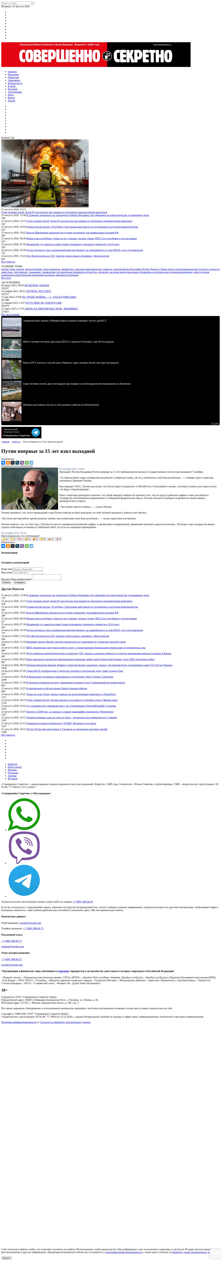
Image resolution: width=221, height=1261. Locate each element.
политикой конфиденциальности (123, 1252)
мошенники (8, 275)
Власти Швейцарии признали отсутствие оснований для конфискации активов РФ (72, 232)
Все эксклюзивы (10, 314)
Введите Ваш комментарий (16, 579)
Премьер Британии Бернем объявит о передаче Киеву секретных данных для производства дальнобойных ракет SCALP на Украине (99, 665)
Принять (7, 1258)
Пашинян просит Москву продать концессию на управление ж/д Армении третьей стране (76, 641)
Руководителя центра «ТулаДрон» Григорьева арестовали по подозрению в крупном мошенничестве (82, 226)
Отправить (20, 582)
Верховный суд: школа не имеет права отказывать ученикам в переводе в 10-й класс (73, 244)
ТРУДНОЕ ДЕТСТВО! (38, 291)
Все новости (8, 261)
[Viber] (22, 463)
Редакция (13, 772)
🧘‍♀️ (58, 539)
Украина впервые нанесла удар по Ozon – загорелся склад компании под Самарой (71, 717)
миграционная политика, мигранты (48, 275)
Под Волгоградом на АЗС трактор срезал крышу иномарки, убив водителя (67, 256)
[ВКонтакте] (3, 463)
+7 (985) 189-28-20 (83, 901)
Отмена (6, 582)
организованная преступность (193, 269)
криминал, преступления (195, 272)
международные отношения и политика (142, 272)
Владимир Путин (140, 269)
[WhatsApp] (27, 463)
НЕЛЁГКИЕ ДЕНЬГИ (36, 285)
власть (172, 269)
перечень (63, 971)
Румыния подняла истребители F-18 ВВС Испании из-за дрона (61, 723)
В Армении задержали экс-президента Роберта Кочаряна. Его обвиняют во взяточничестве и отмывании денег (87, 215)
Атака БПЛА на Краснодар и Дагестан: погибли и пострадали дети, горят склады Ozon (74, 671)
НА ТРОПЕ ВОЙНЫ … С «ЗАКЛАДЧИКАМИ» (49, 297)
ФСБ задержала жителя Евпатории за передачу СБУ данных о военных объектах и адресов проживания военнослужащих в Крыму (98, 653)
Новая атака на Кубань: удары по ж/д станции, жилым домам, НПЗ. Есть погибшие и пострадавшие (81, 238)
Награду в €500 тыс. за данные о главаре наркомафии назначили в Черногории (70, 711)
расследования (173, 272)
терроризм (78, 272)
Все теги (6, 278)
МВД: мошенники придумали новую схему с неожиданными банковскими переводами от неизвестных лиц (86, 647)
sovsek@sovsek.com (30, 923)
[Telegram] (31, 463)
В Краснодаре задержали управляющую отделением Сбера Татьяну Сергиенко (69, 676)
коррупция (21, 275)
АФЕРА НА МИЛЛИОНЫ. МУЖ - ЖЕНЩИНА (51, 308)
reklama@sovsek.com (12, 946)
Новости (12, 764)
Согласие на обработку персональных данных (65, 1022)
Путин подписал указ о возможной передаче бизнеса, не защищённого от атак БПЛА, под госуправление (84, 250)
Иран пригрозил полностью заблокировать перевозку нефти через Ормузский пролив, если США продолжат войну (90, 659)
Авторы (12, 775)
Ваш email (6, 572)
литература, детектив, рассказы (102, 272)
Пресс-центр (15, 767)
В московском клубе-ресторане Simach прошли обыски (56, 688)
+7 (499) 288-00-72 (33, 928)
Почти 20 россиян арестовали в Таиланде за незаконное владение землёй (66, 729)
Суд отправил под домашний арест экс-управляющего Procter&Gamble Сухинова (71, 705)
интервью (73, 275)
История (12, 778)
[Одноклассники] (8, 463)
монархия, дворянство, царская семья (70, 269)
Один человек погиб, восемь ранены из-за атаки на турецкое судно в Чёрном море (71, 700)
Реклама (12, 770)
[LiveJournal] (17, 463)
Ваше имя (6, 569)
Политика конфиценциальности (19, 1022)
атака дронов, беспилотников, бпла (29, 269)
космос (5, 269)
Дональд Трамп (159, 269)
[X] (13, 463)
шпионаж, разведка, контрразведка (110, 269)
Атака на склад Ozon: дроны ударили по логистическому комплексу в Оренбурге (71, 694)
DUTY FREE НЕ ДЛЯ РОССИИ (44, 302)
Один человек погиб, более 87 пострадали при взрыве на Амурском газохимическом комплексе (54, 212)
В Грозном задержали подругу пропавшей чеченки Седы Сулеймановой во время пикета (75, 682)
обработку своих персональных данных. (194, 1252)
